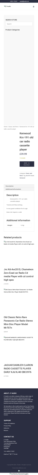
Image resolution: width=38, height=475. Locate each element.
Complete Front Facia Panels (16, 115)
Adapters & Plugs (12, 83)
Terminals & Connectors (15, 74)
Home (5, 126)
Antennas (10, 54)
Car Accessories (12, 33)
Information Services (13, 51)
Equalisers (10, 89)
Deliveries (6, 428)
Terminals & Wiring (13, 86)
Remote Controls (12, 39)
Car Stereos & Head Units (15, 101)
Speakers (10, 104)
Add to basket (27, 164)
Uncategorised (12, 42)
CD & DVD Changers (13, 95)
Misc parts (9, 107)
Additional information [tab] (13, 189)
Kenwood (22, 178)
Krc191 (28, 175)
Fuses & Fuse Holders (13, 71)
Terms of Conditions (9, 423)
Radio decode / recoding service (17, 36)
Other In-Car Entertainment (16, 92)
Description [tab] (9, 186)
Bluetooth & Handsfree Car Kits (16, 57)
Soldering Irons (11, 48)
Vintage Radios (12, 45)
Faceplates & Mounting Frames (17, 62)
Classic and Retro (13, 126)
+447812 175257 (10, 451)
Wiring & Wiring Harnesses (16, 80)
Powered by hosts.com (19, 468)
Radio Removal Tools (14, 65)
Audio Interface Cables (14, 77)
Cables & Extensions (13, 59)
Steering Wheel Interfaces (15, 68)
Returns (6, 430)
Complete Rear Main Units (15, 112)
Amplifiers (10, 98)
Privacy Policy (7, 426)
